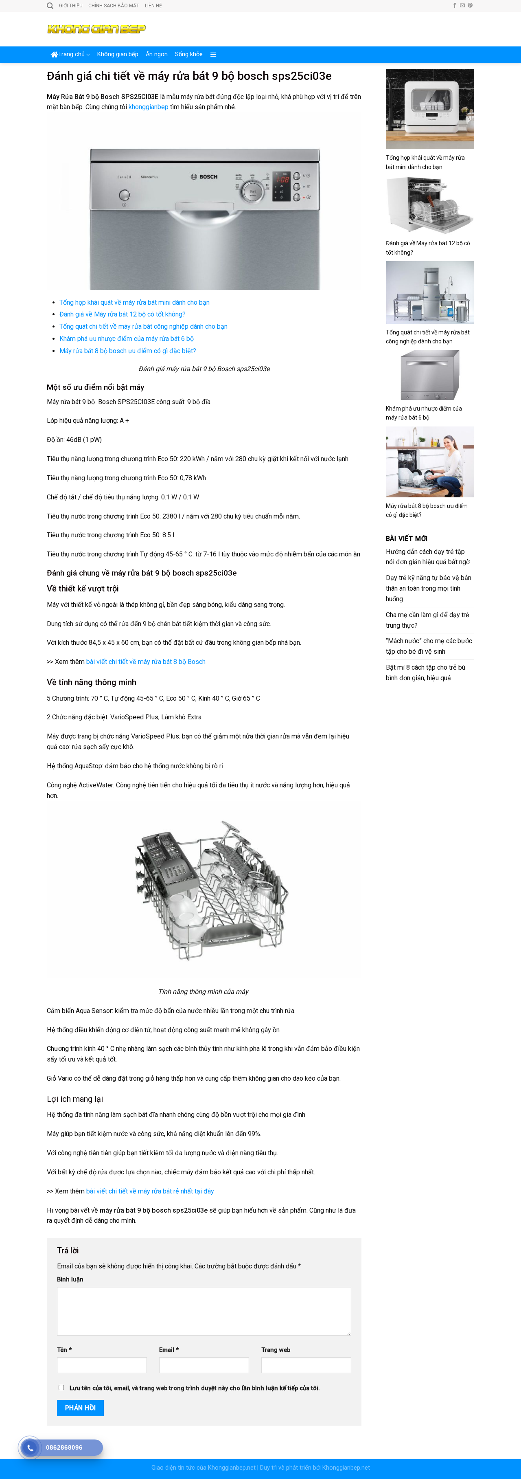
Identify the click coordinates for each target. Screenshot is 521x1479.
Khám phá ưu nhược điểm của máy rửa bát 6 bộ (126, 339)
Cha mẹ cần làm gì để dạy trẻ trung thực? (427, 620)
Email (169, 1350)
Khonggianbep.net (232, 1467)
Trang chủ (71, 54)
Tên (64, 1350)
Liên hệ (153, 6)
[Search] (50, 6)
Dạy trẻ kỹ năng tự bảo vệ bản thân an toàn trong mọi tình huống (428, 588)
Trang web (275, 1350)
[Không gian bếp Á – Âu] (97, 29)
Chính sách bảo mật (113, 6)
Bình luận (70, 1279)
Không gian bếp (117, 54)
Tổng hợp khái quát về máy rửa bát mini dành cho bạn (134, 302)
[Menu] (213, 54)
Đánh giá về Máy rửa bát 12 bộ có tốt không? (122, 314)
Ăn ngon (157, 54)
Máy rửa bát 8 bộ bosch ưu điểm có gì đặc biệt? (127, 351)
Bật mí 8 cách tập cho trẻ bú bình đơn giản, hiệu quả (425, 673)
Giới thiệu (71, 6)
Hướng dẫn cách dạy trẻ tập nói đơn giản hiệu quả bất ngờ (428, 557)
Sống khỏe (189, 54)
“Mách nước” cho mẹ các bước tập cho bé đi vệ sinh (429, 646)
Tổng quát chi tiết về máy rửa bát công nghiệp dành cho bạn (143, 326)
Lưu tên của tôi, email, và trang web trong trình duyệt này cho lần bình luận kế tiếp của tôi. (195, 1388)
